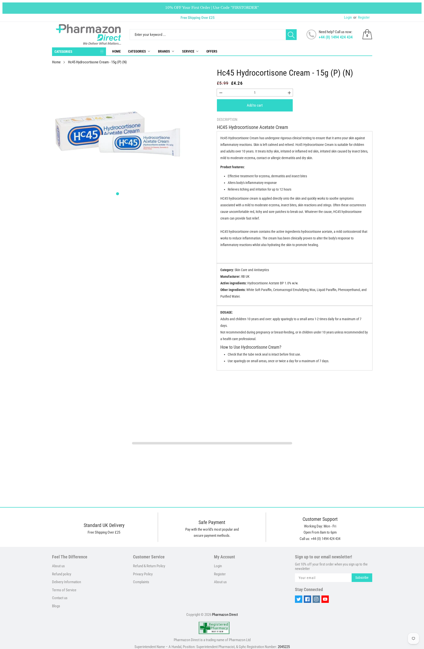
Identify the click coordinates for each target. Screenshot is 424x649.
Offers (211, 51)
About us (58, 566)
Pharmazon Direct (225, 614)
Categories (137, 51)
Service (188, 51)
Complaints (141, 582)
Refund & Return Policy (149, 566)
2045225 (284, 647)
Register (361, 17)
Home (116, 51)
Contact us (59, 598)
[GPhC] (214, 628)
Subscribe (362, 578)
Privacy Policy (143, 574)
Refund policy (61, 574)
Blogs (56, 606)
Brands (164, 51)
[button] (117, 194)
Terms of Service (64, 590)
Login (348, 17)
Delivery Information (66, 582)
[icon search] (291, 34)
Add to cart (255, 105)
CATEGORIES (63, 52)
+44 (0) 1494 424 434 (336, 37)
